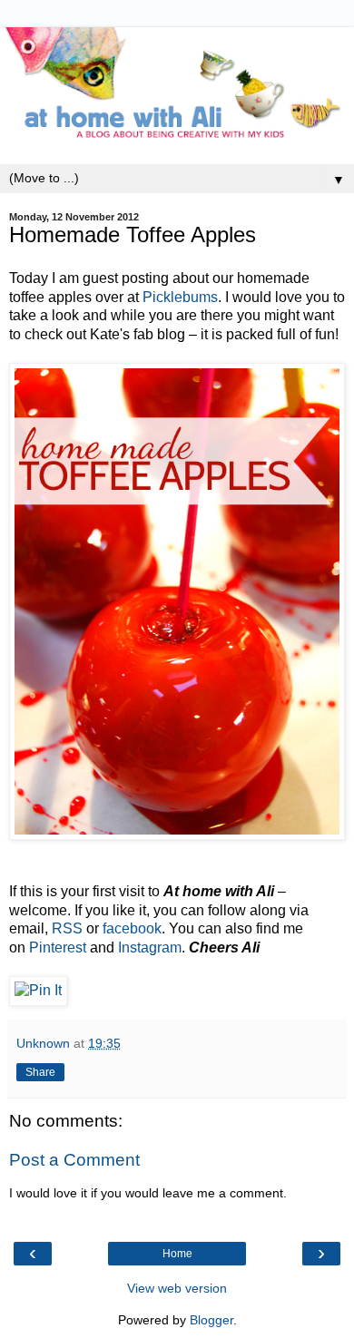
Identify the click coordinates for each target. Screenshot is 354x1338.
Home (177, 1253)
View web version (177, 1288)
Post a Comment (74, 1159)
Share (40, 1072)
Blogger (211, 1320)
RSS (67, 928)
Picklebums (180, 297)
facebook (132, 928)
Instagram (150, 947)
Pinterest (57, 947)
